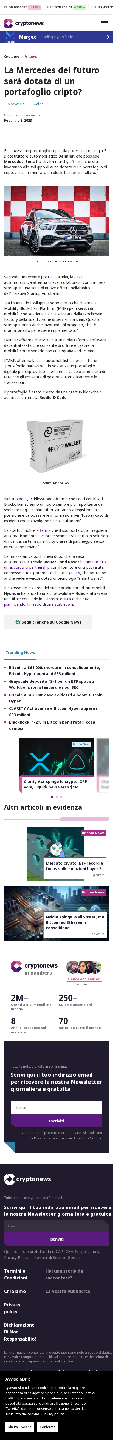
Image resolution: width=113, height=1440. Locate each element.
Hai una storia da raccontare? (64, 1274)
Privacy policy (12, 1308)
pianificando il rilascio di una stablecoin (38, 604)
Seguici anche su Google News (51, 622)
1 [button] (52, 797)
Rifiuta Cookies (20, 1427)
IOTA (75, 572)
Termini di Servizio (74, 1138)
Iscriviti (56, 1121)
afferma (43, 530)
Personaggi (31, 56)
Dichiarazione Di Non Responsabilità (20, 1332)
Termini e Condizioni (15, 1274)
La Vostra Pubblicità (68, 1291)
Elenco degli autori (84, 979)
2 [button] (57, 797)
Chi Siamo (15, 1291)
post (45, 276)
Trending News (20, 652)
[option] (56, 765)
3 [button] (61, 797)
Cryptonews (11, 56)
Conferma (47, 1427)
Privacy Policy (44, 1138)
